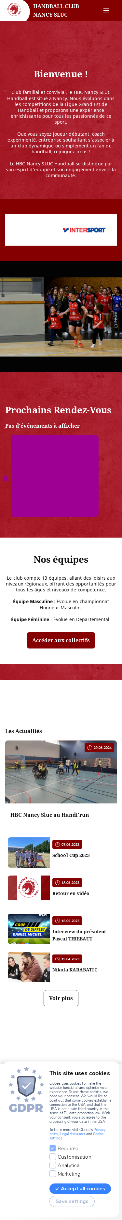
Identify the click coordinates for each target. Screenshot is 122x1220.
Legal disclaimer (72, 1134)
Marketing (69, 1174)
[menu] (106, 10)
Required (68, 1148)
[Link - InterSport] (65, 230)
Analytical (69, 1165)
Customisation (74, 1157)
